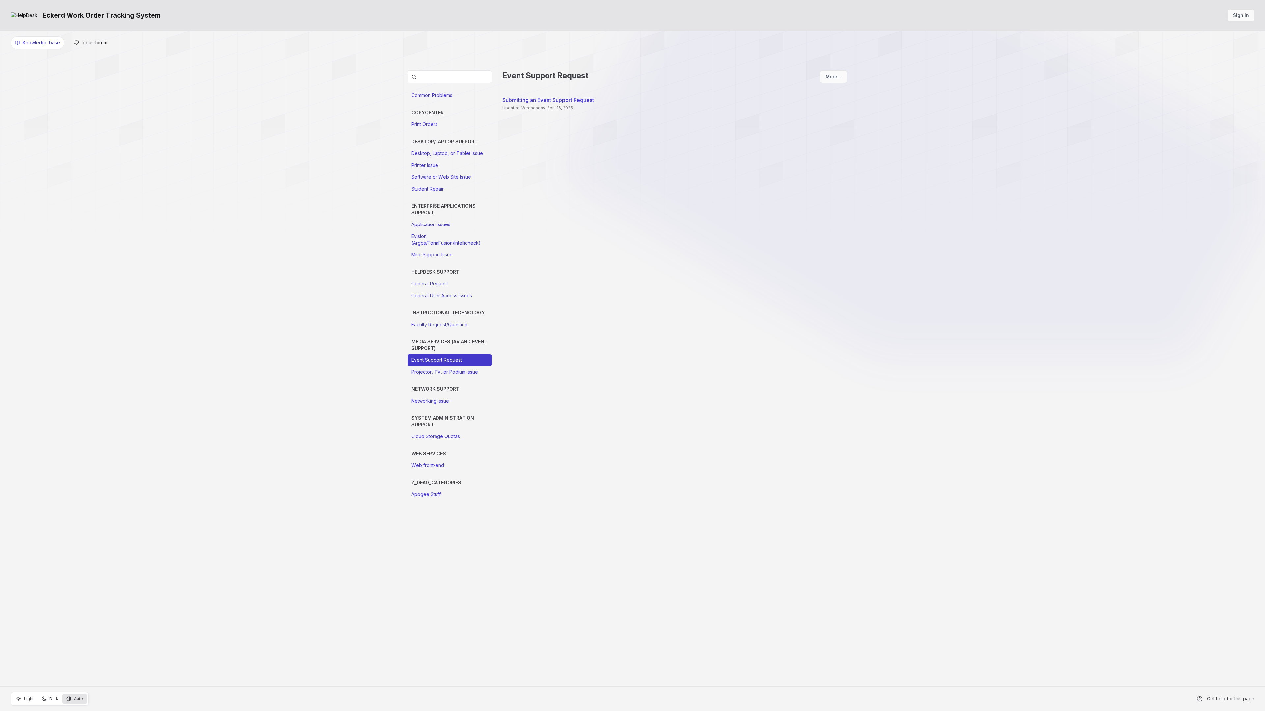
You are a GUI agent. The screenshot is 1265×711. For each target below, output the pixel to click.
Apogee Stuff (426, 494)
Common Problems (431, 95)
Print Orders (424, 124)
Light (29, 698)
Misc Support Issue (432, 254)
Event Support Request (436, 360)
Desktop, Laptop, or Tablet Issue (447, 153)
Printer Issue (424, 165)
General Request (429, 283)
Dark (53, 698)
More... (833, 76)
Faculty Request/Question (439, 324)
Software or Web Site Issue (441, 177)
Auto (78, 698)
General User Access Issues (441, 295)
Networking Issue (430, 401)
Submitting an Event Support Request (548, 100)
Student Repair (427, 189)
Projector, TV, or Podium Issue (444, 372)
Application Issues (430, 224)
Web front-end (427, 465)
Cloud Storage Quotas (435, 436)
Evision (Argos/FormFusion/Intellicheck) (446, 239)
